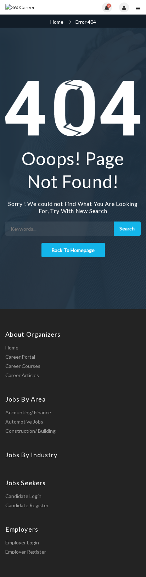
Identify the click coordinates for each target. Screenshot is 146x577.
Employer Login (22, 542)
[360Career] (39, 7)
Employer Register (25, 552)
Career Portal (20, 357)
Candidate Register (27, 505)
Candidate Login (23, 496)
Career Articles (22, 375)
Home (56, 22)
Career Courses (22, 366)
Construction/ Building (30, 431)
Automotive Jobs (24, 422)
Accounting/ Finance (28, 412)
